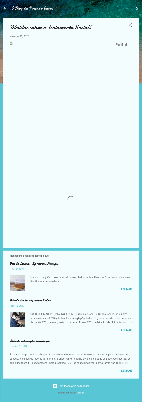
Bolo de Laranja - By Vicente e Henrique (34, 264)
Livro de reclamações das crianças (30, 341)
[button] (130, 25)
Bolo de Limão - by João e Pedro (30, 300)
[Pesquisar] (137, 9)
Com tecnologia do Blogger (73, 386)
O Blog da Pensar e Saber (32, 8)
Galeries (80, 393)
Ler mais (126, 289)
